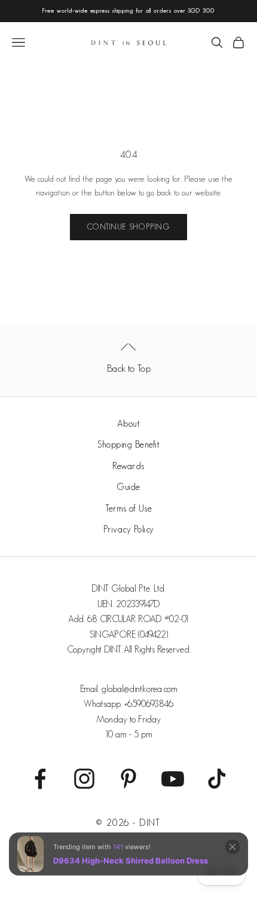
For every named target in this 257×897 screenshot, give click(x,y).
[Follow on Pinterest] (128, 778)
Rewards (128, 466)
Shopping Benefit (128, 444)
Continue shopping (128, 226)
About (128, 423)
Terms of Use (128, 508)
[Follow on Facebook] (40, 778)
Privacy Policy (128, 529)
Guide (128, 487)
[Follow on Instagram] (84, 778)
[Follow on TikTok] (217, 778)
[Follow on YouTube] (172, 778)
